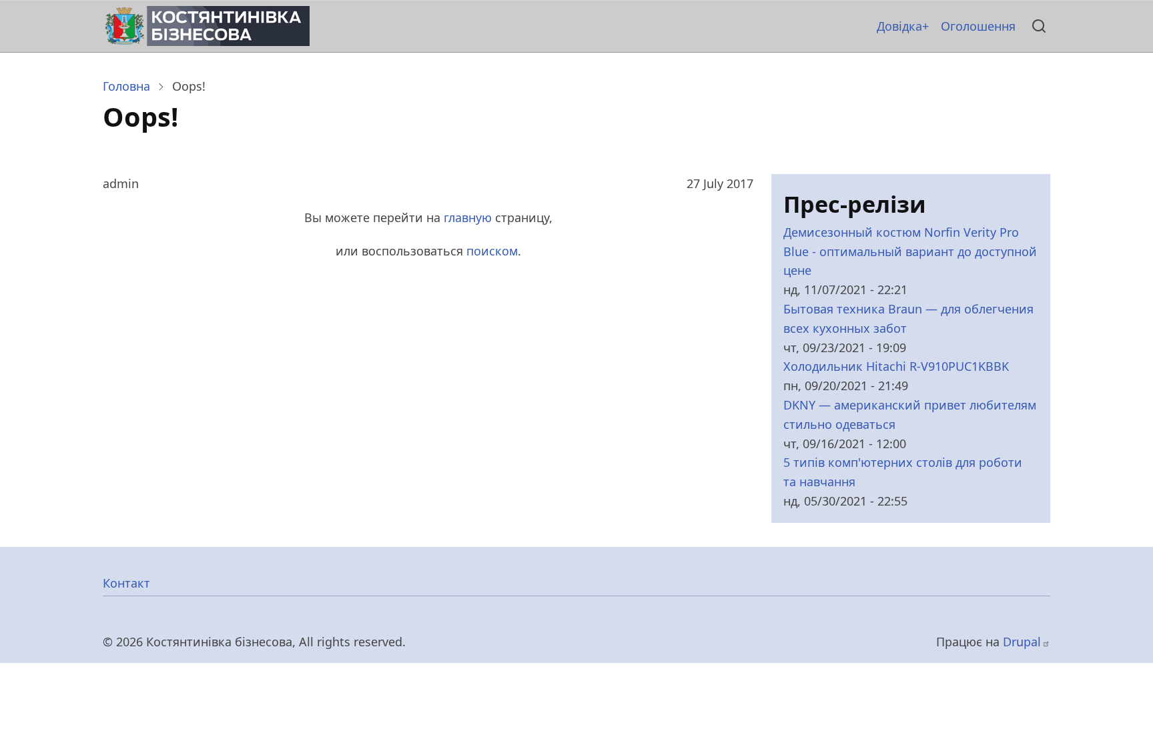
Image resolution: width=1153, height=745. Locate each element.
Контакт (126, 583)
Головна (126, 86)
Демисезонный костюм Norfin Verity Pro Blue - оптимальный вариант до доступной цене (910, 251)
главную (468, 217)
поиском (492, 251)
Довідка (899, 26)
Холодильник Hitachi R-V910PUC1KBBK (896, 366)
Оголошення (978, 26)
